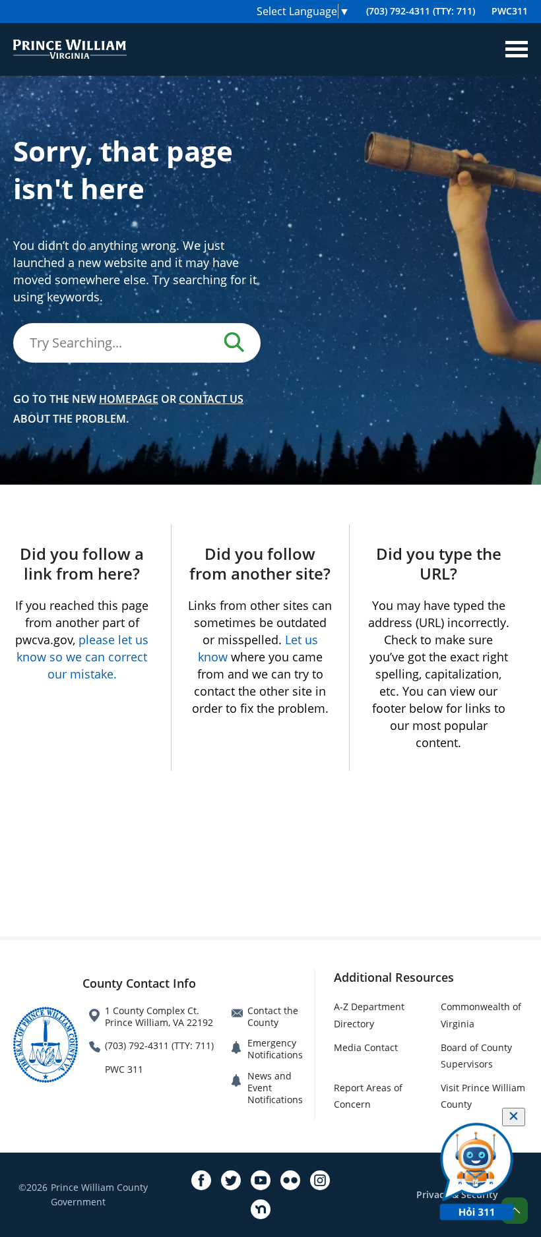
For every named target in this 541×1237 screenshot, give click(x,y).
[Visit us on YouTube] (260, 1180)
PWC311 (510, 11)
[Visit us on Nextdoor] (260, 1209)
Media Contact (366, 1047)
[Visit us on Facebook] (201, 1180)
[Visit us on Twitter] (231, 1180)
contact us (211, 399)
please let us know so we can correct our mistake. (82, 657)
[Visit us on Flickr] (290, 1180)
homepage (128, 399)
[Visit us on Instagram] (320, 1180)
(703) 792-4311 (420, 11)
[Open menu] (516, 49)
